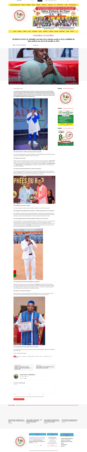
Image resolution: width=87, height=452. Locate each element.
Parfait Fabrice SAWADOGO (27, 374)
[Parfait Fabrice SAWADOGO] (13, 45)
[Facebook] (61, 1)
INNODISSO (56, 450)
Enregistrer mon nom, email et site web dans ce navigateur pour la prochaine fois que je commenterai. (29, 396)
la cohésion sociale (46, 356)
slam (51, 356)
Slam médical (16, 357)
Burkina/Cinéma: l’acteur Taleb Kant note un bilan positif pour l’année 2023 (45, 367)
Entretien (36, 356)
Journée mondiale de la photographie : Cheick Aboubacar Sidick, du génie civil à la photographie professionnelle (34, 420)
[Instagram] (63, 1)
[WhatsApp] (65, 46)
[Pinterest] (63, 46)
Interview (40, 356)
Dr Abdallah (24, 356)
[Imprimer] (68, 46)
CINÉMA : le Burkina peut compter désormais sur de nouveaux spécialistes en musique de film (22, 367)
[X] (66, 1)
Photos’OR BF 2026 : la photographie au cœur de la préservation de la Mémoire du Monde (70, 420)
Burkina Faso (19, 356)
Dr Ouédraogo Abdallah (30, 356)
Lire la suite (35, 442)
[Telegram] (70, 46)
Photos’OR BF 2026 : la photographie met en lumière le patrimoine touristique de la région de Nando (16, 420)
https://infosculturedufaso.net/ (24, 376)
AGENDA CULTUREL (43, 35)
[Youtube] (68, 1)
